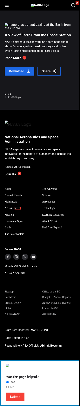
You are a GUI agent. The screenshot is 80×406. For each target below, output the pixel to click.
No (12, 387)
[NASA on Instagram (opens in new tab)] (16, 257)
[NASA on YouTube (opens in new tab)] (33, 257)
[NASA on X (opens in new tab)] (25, 257)
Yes (12, 382)
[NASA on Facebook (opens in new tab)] (8, 257)
